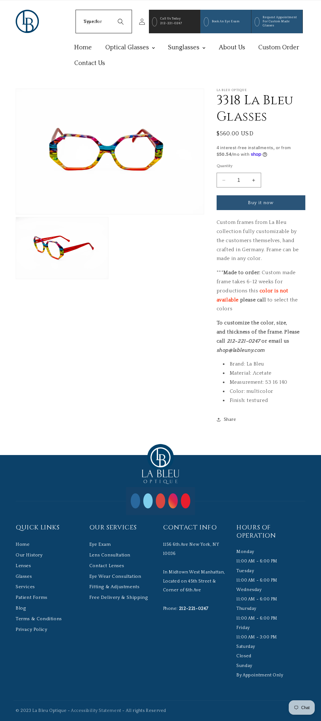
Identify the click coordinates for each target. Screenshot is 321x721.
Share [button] (230, 419)
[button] (104, 21)
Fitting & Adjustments (114, 586)
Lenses (23, 565)
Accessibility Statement (96, 710)
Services (25, 586)
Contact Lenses (106, 565)
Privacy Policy (31, 629)
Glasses (24, 576)
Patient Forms (31, 597)
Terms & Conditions (39, 618)
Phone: (185, 608)
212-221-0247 (171, 23)
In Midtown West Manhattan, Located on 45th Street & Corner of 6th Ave (194, 581)
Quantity (225, 166)
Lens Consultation (109, 555)
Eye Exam (100, 544)
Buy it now (261, 202)
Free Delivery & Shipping (118, 597)
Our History (29, 555)
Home (22, 544)
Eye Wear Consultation (115, 576)
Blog (21, 608)
